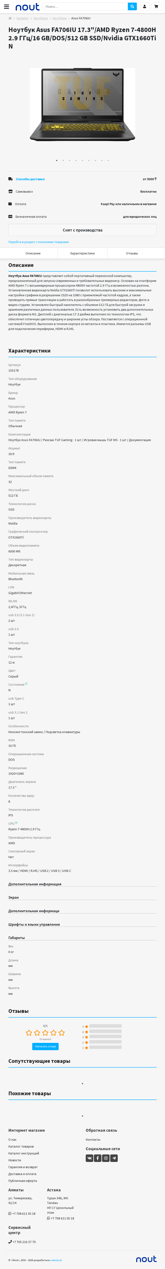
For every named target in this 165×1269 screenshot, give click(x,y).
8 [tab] (102, 160)
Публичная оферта (22, 1180)
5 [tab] (82, 160)
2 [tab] (63, 160)
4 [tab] (76, 160)
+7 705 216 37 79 (24, 1242)
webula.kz (56, 1260)
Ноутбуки (41, 18)
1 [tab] (57, 160)
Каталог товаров (21, 1146)
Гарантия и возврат (23, 1167)
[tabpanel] (82, 104)
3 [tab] (69, 160)
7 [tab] (95, 160)
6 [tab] (89, 160)
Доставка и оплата (22, 1174)
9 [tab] (108, 160)
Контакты (93, 1139)
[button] (145, 6)
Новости (14, 1160)
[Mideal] (146, 1259)
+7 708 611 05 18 (23, 1213)
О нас (12, 1139)
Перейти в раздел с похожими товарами (38, 242)
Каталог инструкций (23, 1153)
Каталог (23, 18)
